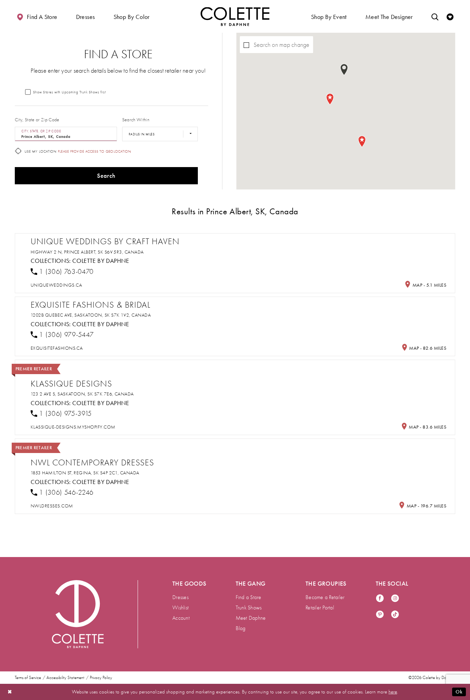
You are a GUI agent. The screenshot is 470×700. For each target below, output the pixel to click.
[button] (85, 16)
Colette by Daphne (100, 261)
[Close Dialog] (10, 692)
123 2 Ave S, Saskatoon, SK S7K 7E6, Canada (82, 394)
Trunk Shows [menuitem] (249, 608)
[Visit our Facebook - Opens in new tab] (380, 598)
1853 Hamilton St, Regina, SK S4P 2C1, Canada (85, 473)
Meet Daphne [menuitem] (251, 618)
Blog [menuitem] (241, 628)
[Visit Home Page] (235, 16)
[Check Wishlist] (450, 16)
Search (106, 175)
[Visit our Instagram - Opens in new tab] (395, 598)
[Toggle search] (435, 16)
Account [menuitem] (181, 618)
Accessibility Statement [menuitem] (65, 677)
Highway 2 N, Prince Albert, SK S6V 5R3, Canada (87, 252)
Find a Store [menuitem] (248, 597)
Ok (459, 692)
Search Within (135, 120)
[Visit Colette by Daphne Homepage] (78, 614)
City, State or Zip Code (37, 120)
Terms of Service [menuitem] (28, 677)
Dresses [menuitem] (180, 597)
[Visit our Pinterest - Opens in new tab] (380, 614)
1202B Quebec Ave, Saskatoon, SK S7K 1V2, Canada (91, 315)
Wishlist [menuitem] (180, 608)
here (392, 692)
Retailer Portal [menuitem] (320, 608)
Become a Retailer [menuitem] (325, 597)
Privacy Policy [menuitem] (101, 677)
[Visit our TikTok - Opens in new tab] (395, 614)
